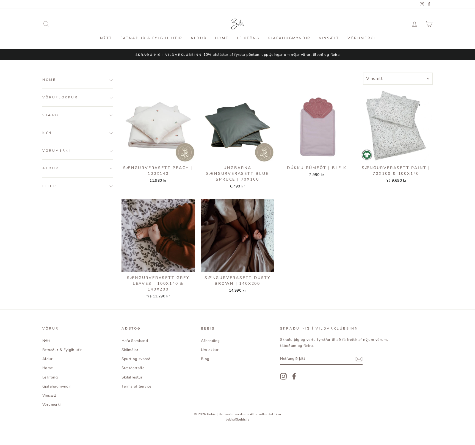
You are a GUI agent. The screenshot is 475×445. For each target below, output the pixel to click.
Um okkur (210, 349)
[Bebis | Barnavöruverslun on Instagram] (283, 376)
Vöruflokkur (60, 97)
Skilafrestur (131, 377)
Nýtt (106, 38)
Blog (205, 358)
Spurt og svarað (135, 358)
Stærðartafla (132, 368)
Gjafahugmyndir (289, 38)
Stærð (50, 115)
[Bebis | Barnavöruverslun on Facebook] (294, 376)
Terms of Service (136, 386)
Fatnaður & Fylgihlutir (151, 38)
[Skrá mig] (359, 359)
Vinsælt (329, 38)
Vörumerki (361, 38)
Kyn (47, 133)
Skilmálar (129, 349)
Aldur (198, 38)
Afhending (210, 340)
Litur (49, 186)
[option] (237, 55)
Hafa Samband (134, 340)
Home (221, 38)
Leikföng (248, 38)
